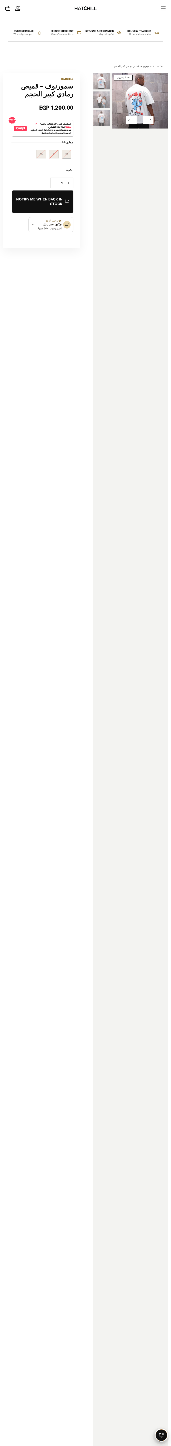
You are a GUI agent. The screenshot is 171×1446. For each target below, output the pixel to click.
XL (39, 155)
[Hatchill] (85, 8)
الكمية (69, 170)
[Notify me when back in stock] (161, 1435)
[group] (101, 81)
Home (159, 66)
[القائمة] (163, 8)
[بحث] (19, 8)
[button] (7, 8)
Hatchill (67, 78)
